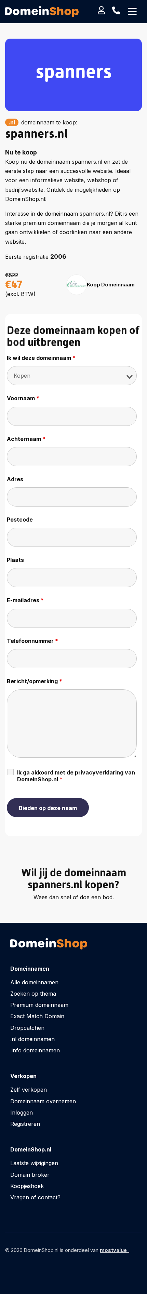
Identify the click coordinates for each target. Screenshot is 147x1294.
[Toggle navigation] (132, 12)
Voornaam (23, 398)
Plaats (15, 559)
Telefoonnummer (32, 640)
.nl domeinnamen (32, 1039)
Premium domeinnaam (39, 1004)
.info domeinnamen (35, 1050)
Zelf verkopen (28, 1089)
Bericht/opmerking (34, 681)
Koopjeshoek (27, 1186)
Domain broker (30, 1174)
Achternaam (26, 438)
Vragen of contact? (35, 1197)
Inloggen (21, 1112)
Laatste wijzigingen (34, 1163)
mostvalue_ (114, 1250)
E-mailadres (25, 600)
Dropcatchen (27, 1027)
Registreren (25, 1123)
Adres (15, 479)
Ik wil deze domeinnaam (41, 357)
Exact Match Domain (37, 1016)
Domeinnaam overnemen (43, 1101)
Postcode (20, 519)
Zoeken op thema (33, 993)
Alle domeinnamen (34, 982)
